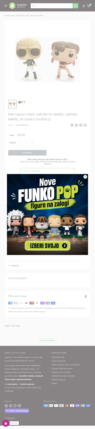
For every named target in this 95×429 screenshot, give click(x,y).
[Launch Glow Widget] (5, 423)
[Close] (85, 177)
